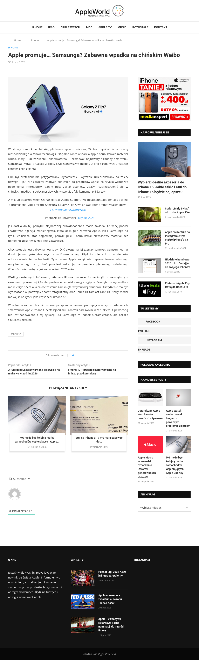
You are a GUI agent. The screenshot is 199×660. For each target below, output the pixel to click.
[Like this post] (76, 355)
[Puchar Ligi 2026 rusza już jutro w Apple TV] (82, 578)
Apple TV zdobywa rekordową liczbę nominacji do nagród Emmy (111, 624)
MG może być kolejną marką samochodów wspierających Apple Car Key (175, 465)
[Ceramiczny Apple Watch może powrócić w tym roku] (150, 397)
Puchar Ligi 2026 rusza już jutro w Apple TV (112, 573)
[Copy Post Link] (85, 355)
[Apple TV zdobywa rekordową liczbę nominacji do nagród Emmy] (82, 625)
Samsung (16, 334)
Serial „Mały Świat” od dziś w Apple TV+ (177, 210)
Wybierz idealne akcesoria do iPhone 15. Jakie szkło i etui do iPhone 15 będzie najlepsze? (162, 187)
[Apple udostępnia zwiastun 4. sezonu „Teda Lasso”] (82, 601)
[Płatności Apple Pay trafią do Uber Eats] (149, 289)
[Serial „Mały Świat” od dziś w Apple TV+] (149, 214)
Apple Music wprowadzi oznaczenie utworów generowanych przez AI (147, 467)
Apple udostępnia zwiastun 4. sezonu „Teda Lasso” (110, 599)
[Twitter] (13, 11)
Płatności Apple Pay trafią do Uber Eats (177, 285)
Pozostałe (140, 27)
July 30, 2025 (86, 218)
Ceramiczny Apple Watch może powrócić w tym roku (150, 414)
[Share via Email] (91, 355)
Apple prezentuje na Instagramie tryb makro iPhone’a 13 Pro (177, 238)
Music (122, 27)
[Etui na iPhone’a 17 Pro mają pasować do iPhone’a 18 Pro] (99, 415)
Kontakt (160, 27)
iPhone (37, 27)
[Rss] (24, 11)
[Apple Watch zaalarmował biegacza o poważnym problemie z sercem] (178, 397)
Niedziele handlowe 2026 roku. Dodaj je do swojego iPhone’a (177, 263)
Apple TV (105, 27)
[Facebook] (9, 11)
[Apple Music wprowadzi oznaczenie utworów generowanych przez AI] (150, 444)
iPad (51, 27)
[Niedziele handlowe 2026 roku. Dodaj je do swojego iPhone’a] (149, 265)
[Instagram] (17, 11)
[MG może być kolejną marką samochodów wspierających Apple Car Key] (37, 415)
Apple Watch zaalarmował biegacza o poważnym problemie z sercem (178, 418)
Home (17, 40)
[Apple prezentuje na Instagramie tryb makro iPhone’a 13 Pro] (149, 238)
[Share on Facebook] (80, 355)
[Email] (29, 11)
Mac (89, 27)
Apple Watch (70, 27)
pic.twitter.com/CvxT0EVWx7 (68, 209)
